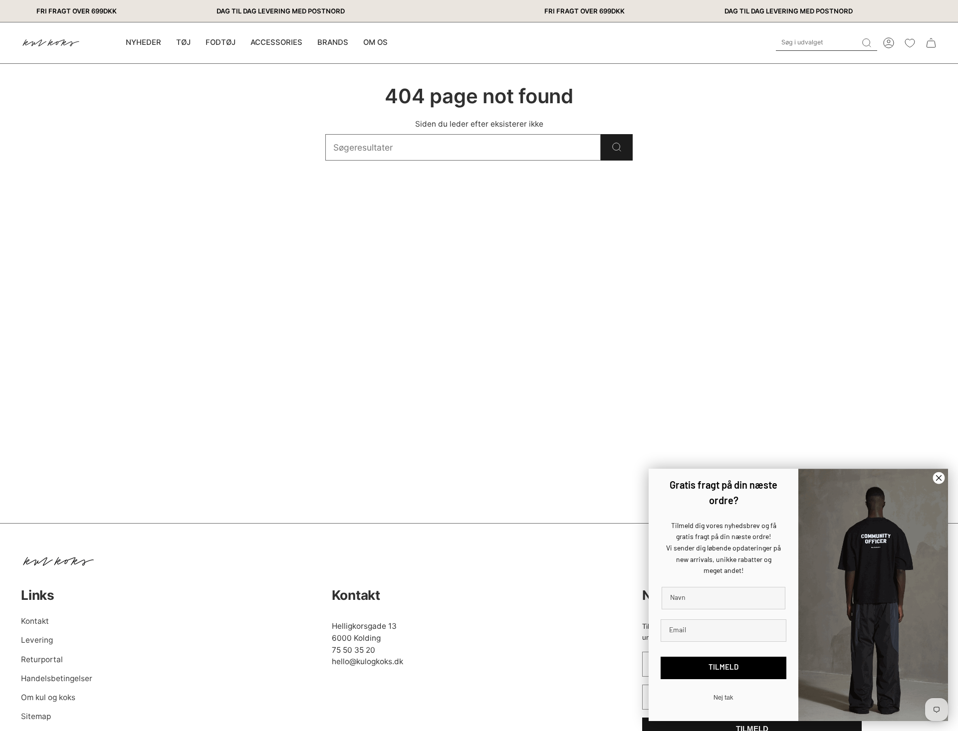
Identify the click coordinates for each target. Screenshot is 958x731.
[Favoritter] (910, 43)
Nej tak (723, 697)
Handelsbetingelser (56, 678)
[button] (183, 43)
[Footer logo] (58, 561)
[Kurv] (931, 42)
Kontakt (35, 621)
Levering (37, 640)
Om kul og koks (48, 697)
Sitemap (36, 716)
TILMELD (723, 668)
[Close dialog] (939, 478)
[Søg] (617, 147)
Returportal (42, 659)
